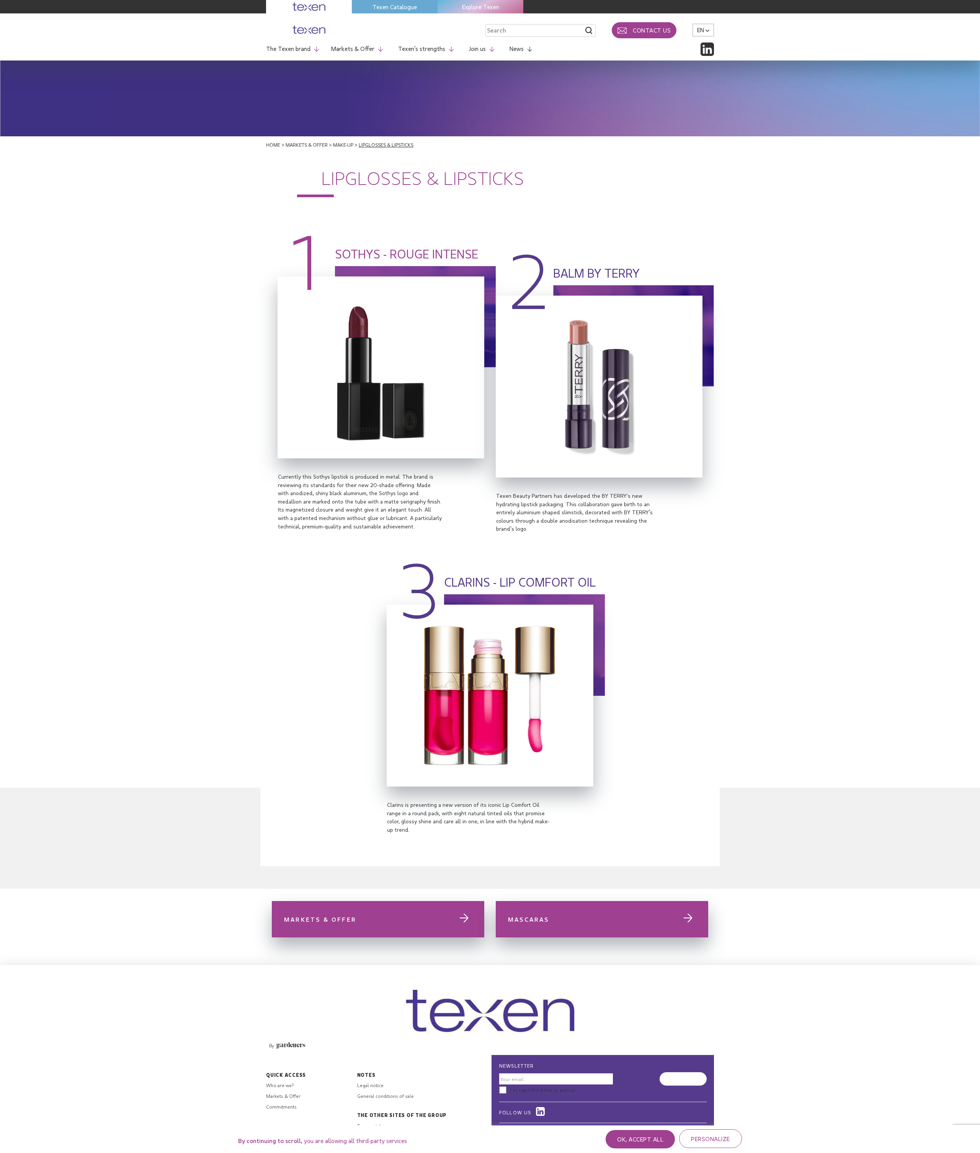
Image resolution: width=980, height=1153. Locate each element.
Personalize (710, 1138)
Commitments (281, 1107)
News (517, 48)
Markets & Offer (352, 48)
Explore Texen (480, 6)
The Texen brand (288, 48)
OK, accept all (640, 1139)
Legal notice (370, 1085)
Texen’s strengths (421, 48)
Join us (477, 48)
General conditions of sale (385, 1096)
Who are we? (280, 1085)
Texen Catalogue (394, 6)
